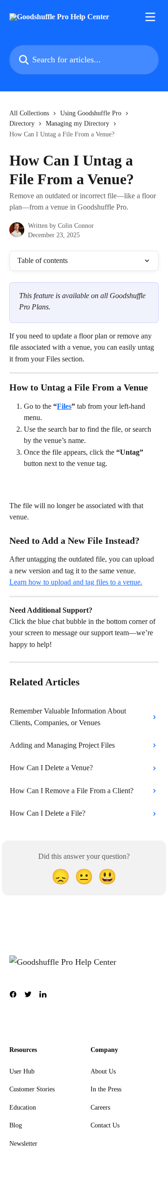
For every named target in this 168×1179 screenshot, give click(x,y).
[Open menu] (150, 17)
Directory (22, 123)
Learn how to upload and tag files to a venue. (75, 582)
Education (22, 1107)
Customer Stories (32, 1089)
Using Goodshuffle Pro (90, 113)
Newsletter (23, 1143)
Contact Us (105, 1125)
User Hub (22, 1071)
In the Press (106, 1089)
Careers (100, 1107)
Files (64, 406)
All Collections (29, 113)
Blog (15, 1125)
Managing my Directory (77, 123)
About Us (103, 1071)
